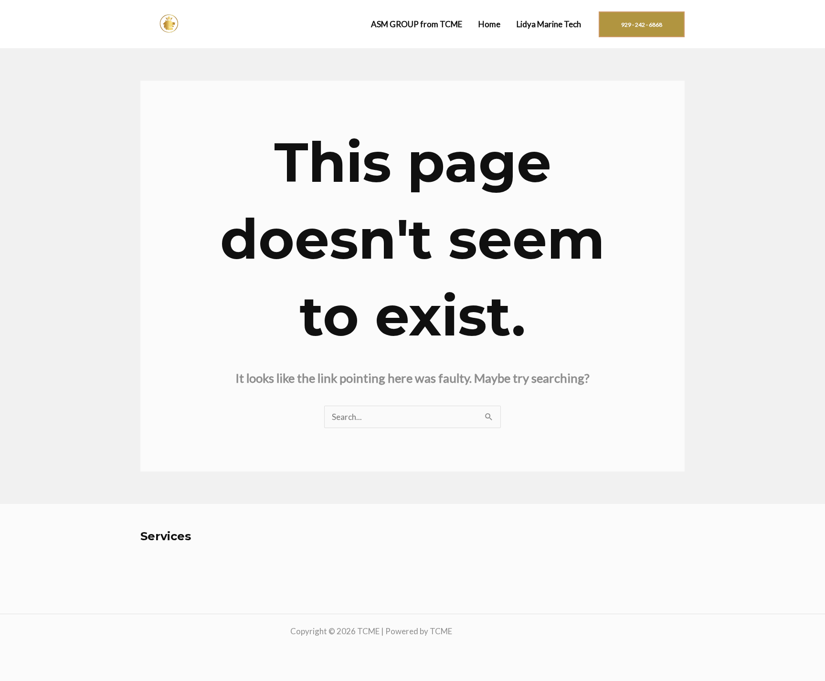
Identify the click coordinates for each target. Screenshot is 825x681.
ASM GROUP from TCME (416, 24)
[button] (642, 24)
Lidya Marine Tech (549, 24)
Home (489, 24)
